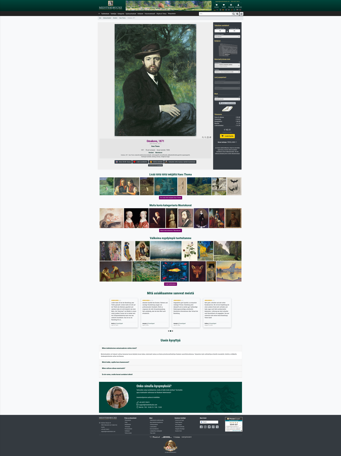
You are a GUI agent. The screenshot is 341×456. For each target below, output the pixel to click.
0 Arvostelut (159, 165)
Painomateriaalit (150, 14)
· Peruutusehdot (128, 429)
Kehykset (140, 14)
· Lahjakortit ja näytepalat (155, 431)
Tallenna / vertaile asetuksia (228, 103)
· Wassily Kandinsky (179, 426)
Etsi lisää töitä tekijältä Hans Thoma (170, 198)
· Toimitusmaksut (153, 424)
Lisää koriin (228, 136)
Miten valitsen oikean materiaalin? (113, 368)
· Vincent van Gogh (179, 420)
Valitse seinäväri (157, 162)
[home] (99, 13)
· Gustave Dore (178, 431)
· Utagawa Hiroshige (180, 429)
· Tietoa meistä (128, 433)
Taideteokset (105, 14)
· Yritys (125, 422)
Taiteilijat (113, 14)
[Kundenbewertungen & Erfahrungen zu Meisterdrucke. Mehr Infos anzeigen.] (233, 424)
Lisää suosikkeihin (141, 162)
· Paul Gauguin (178, 424)
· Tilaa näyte (152, 433)
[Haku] (234, 14)
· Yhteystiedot (127, 420)
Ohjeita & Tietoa (161, 14)
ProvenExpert (118, 323)
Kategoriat (121, 14)
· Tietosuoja (127, 426)
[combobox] (227, 36)
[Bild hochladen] (241, 14)
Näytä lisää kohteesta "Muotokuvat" (170, 230)
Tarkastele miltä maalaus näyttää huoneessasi (181, 162)
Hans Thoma (122, 18)
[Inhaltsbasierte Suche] (237, 14)
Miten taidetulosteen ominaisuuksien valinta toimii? (119, 348)
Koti (100, 18)
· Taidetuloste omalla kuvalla (156, 420)
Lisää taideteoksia (170, 284)
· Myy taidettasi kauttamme (156, 422)
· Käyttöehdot (127, 424)
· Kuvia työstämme (154, 429)
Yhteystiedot (172, 13)
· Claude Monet (178, 422)
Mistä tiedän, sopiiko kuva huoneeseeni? (115, 362)
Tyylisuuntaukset (131, 14)
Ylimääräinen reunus (219, 34)
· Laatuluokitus (153, 426)
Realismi (115, 18)
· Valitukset (127, 431)
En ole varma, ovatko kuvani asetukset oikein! (117, 374)
